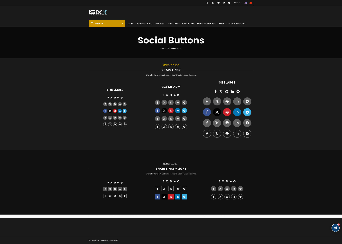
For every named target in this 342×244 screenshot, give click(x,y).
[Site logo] (98, 12)
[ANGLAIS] (246, 3)
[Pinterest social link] (219, 3)
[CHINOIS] (251, 3)
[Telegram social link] (229, 3)
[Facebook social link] (207, 3)
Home (163, 48)
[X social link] (213, 3)
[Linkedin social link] (224, 3)
